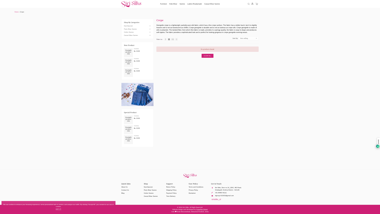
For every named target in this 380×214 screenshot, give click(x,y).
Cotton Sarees (129, 32)
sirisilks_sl (216, 199)
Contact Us (125, 190)
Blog (122, 193)
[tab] (137, 26)
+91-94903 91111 (221, 192)
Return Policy (170, 187)
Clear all (207, 56)
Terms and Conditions (196, 187)
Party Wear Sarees (130, 29)
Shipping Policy (171, 190)
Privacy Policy (193, 190)
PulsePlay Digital (202, 209)
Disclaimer (192, 193)
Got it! (58, 209)
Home (17, 12)
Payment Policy (171, 193)
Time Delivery (170, 196)
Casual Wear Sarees (131, 35)
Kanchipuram (128, 26)
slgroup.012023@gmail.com (224, 195)
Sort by (235, 38)
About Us (124, 187)
